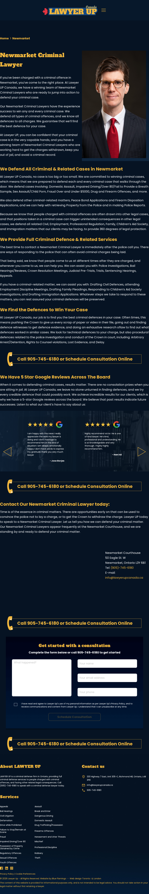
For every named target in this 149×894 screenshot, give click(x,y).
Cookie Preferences (25, 873)
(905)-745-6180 (122, 568)
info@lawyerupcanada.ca (124, 578)
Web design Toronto (80, 878)
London (97, 878)
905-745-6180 (43, 359)
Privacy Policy (7, 873)
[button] (104, 10)
